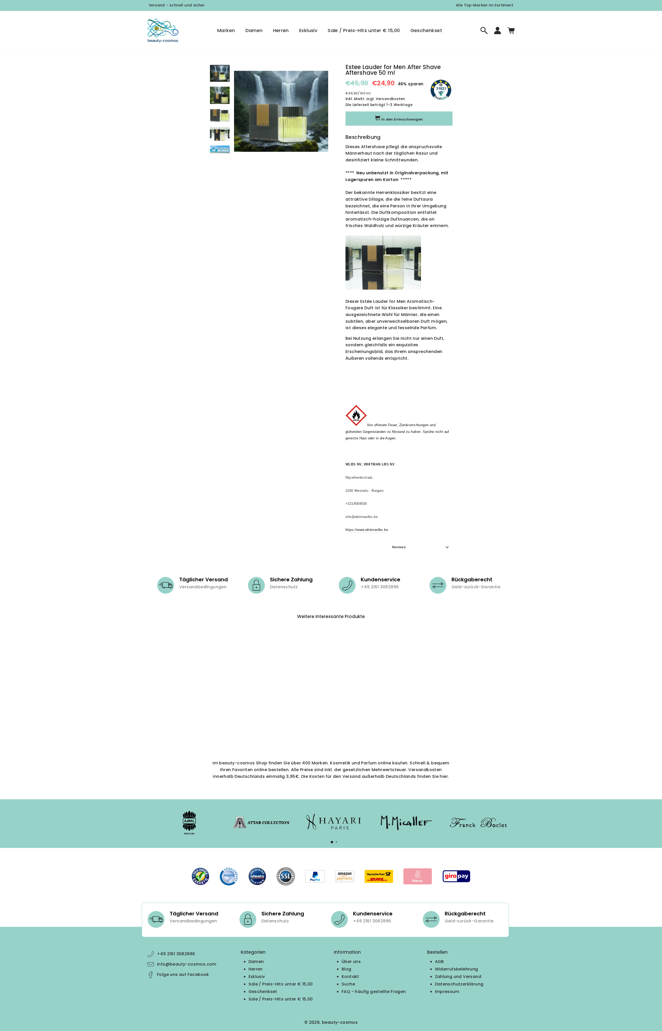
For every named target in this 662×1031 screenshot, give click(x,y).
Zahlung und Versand (458, 977)
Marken (226, 30)
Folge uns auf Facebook (183, 974)
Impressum (447, 992)
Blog (346, 969)
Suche (348, 984)
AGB (439, 962)
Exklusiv (308, 30)
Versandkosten (390, 98)
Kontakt (350, 977)
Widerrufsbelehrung (456, 969)
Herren (281, 30)
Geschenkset (426, 30)
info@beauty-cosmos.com (186, 964)
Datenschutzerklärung (459, 984)
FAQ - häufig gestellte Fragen (374, 992)
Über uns (351, 962)
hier (444, 776)
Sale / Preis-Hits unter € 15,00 (364, 30)
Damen (254, 30)
